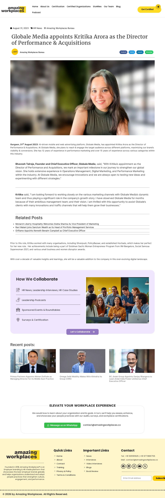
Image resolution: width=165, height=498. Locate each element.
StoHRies (97, 6)
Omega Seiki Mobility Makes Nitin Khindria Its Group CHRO (81, 377)
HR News (37, 28)
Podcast (36, 12)
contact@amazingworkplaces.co (102, 425)
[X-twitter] (145, 466)
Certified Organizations (79, 6)
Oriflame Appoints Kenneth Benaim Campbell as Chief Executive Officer (50, 230)
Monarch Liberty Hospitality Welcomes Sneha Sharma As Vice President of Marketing (57, 224)
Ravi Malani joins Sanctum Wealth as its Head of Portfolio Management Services (54, 227)
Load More (82, 389)
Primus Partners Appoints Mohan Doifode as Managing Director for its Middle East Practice (32, 377)
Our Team (109, 6)
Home (35, 6)
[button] (123, 52)
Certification (58, 6)
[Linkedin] (128, 466)
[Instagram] (134, 466)
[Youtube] (139, 466)
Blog (118, 6)
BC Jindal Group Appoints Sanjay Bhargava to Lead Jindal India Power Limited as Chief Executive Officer (130, 378)
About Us (44, 6)
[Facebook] (123, 466)
